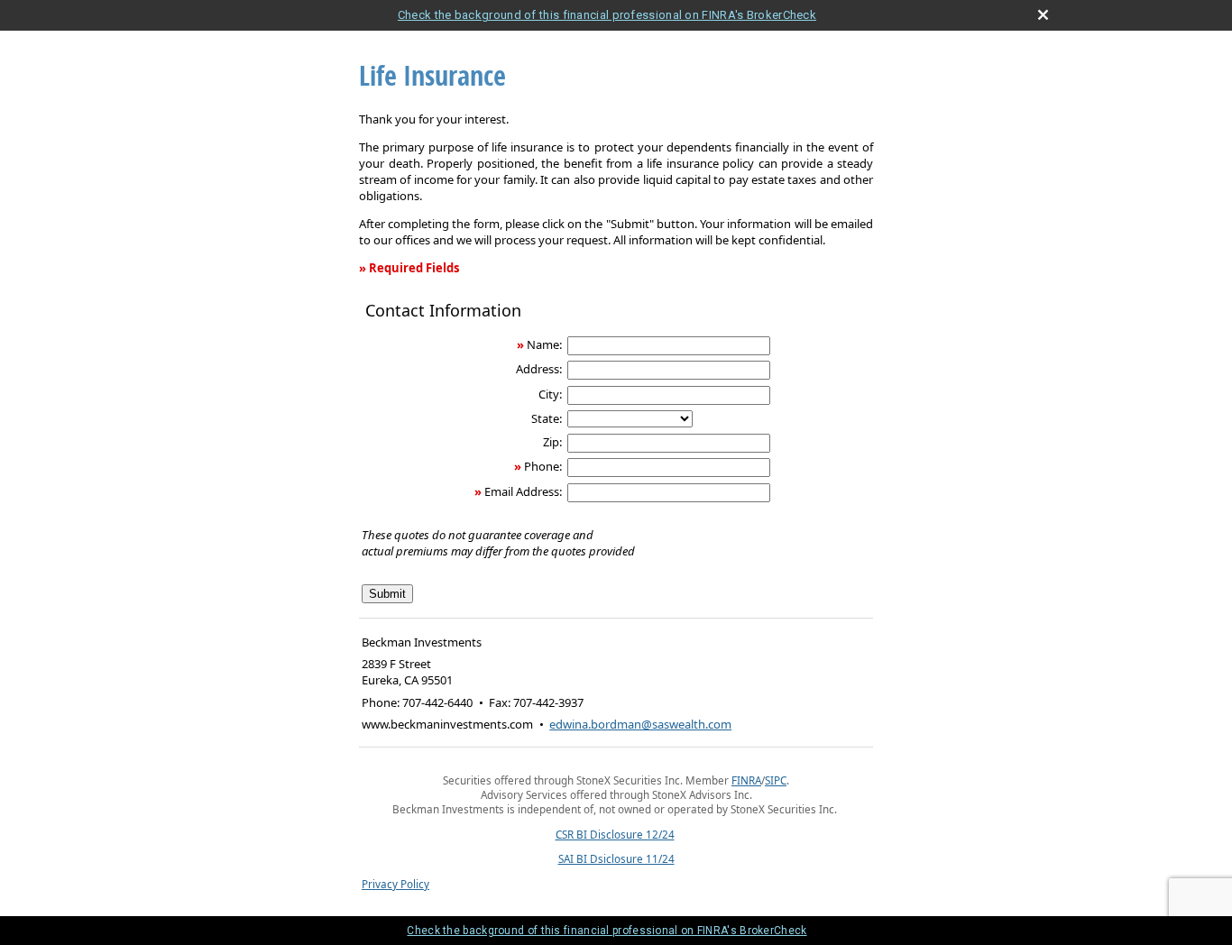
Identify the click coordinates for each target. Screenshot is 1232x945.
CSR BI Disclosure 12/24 (615, 834)
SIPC (775, 780)
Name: (544, 344)
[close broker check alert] (1043, 15)
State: (546, 418)
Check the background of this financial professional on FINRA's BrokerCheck (607, 15)
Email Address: (523, 491)
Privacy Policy (395, 883)
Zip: (552, 442)
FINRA (746, 780)
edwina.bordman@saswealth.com (640, 724)
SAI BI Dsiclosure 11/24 (616, 858)
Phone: (543, 466)
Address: (539, 369)
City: (550, 394)
